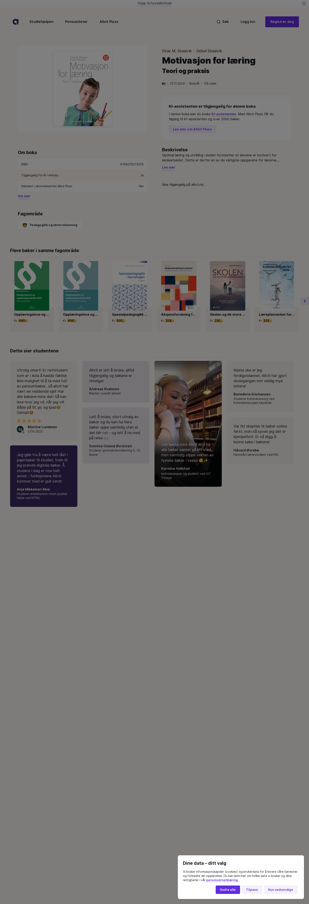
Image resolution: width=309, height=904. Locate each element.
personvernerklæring (222, 880)
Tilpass (252, 890)
